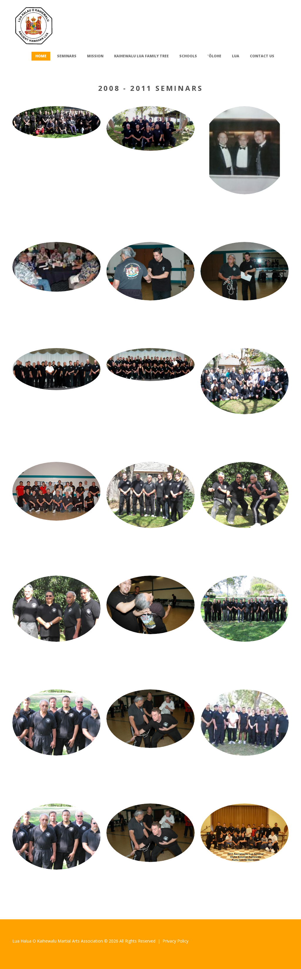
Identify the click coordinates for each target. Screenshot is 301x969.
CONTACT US (262, 56)
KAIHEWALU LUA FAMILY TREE (141, 56)
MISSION (95, 56)
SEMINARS (66, 56)
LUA (235, 56)
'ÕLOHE (214, 56)
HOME (40, 56)
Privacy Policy (175, 941)
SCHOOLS (188, 56)
